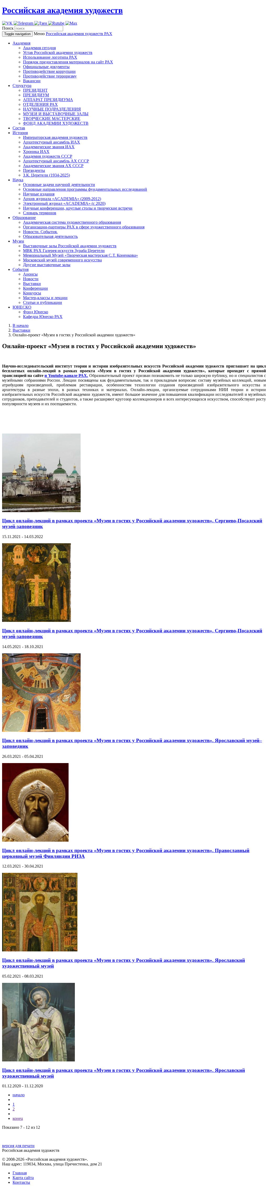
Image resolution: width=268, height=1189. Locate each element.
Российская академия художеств (62, 10)
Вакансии (32, 81)
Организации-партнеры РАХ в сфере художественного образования (83, 227)
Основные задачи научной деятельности (59, 184)
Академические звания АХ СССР (53, 165)
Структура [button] (22, 85)
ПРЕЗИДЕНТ (35, 90)
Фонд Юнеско (35, 312)
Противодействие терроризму (50, 76)
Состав (19, 128)
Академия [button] (21, 43)
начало (19, 1095)
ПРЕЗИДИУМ (36, 95)
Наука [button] (18, 180)
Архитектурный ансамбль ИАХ (51, 142)
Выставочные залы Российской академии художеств (69, 246)
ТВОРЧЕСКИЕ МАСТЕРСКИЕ (51, 118)
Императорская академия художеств (55, 137)
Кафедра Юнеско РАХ (43, 316)
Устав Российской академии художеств (57, 52)
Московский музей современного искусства (62, 260)
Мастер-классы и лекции (45, 297)
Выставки (32, 283)
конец (18, 1118)
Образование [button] (24, 217)
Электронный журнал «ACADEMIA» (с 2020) (64, 203)
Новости (30, 279)
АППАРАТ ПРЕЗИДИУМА (48, 99)
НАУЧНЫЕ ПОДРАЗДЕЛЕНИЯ (52, 109)
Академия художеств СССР (47, 156)
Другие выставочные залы (46, 264)
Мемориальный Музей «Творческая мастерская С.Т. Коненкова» (80, 255)
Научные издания (38, 194)
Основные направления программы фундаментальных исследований (85, 189)
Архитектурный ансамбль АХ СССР (56, 161)
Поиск (8, 28)
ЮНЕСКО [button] (22, 307)
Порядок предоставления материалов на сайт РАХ (68, 62)
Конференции (35, 288)
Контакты (21, 1182)
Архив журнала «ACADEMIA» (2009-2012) (62, 198)
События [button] (21, 269)
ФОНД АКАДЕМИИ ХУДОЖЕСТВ (55, 123)
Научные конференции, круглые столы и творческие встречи (77, 208)
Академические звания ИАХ (49, 147)
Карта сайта (23, 1177)
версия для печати (18, 1145)
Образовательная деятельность (50, 236)
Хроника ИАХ (36, 151)
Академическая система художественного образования (72, 222)
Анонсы (30, 274)
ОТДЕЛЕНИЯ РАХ (40, 104)
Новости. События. (40, 231)
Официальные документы (46, 66)
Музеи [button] (18, 241)
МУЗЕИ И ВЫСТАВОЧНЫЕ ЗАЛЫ (55, 114)
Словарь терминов (39, 213)
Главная (20, 1173)
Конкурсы (32, 293)
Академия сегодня (39, 48)
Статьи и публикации (42, 302)
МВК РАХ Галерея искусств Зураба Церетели (64, 250)
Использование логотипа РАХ (50, 57)
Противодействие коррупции (49, 71)
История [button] (20, 132)
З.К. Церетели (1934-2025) (46, 175)
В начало (21, 325)
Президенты (34, 170)
